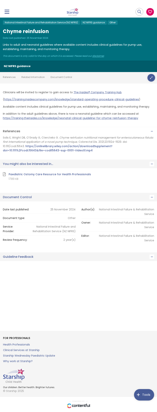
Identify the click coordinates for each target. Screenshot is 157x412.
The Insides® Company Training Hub (98, 92)
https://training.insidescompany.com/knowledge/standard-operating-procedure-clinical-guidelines (71, 99)
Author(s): (88, 209)
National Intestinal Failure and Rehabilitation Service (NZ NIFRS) (41, 22)
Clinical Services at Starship (21, 350)
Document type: (14, 218)
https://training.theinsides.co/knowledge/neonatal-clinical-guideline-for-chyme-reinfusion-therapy (70, 118)
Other (113, 22)
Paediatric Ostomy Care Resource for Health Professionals (50, 174)
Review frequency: (15, 240)
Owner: (86, 223)
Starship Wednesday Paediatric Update (29, 356)
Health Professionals (16, 344)
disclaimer (98, 56)
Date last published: (16, 209)
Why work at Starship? (18, 361)
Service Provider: (8, 229)
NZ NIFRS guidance (94, 22)
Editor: (85, 236)
